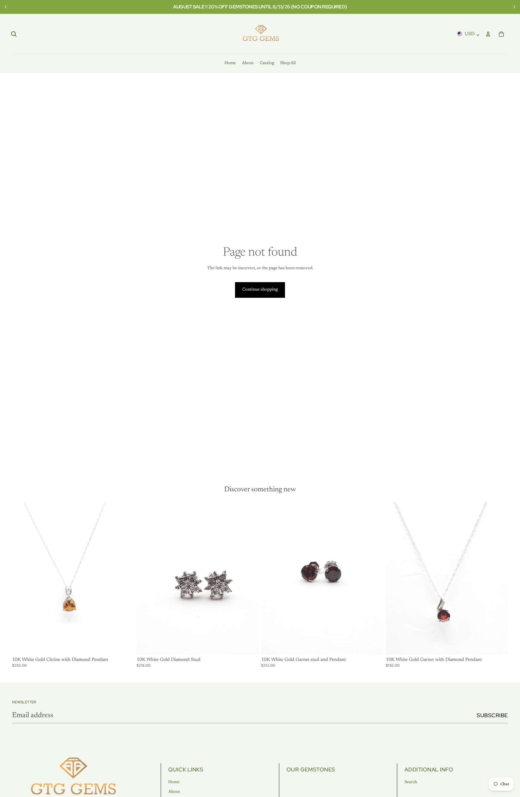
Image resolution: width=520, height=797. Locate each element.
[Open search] (13, 34)
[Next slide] (513, 7)
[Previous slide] (6, 7)
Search (410, 782)
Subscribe (492, 715)
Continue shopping (260, 290)
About (174, 792)
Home (174, 782)
